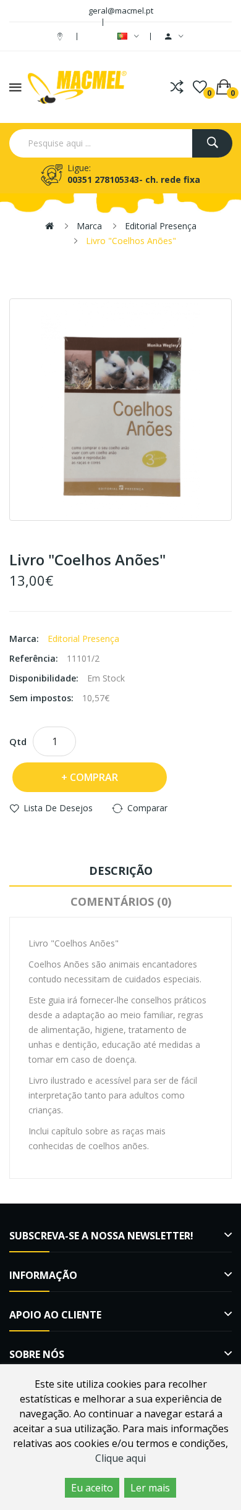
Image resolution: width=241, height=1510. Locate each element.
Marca (89, 226)
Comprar (94, 777)
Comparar (147, 808)
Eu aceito (92, 1488)
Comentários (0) (120, 901)
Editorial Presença (161, 226)
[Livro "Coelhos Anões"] (120, 409)
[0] (200, 87)
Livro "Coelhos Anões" (131, 241)
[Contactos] (61, 36)
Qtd (18, 741)
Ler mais (150, 1488)
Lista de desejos (58, 808)
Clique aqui (120, 1458)
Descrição (121, 870)
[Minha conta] (174, 36)
